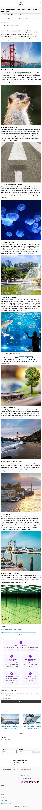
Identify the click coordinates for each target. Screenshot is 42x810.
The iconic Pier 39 (5, 516)
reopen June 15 (16, 31)
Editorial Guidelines (25, 775)
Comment (4, 737)
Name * (4, 749)
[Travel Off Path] (21, 3)
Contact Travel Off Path (6, 803)
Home (2, 789)
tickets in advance (9, 470)
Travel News (4, 797)
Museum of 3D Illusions (16, 131)
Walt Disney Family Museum (26, 356)
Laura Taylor (24, 14)
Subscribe (21, 701)
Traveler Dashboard (5, 791)
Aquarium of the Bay (8, 299)
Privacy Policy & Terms (26, 773)
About (2, 794)
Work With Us (4, 800)
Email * (21, 749)
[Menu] (1, 3)
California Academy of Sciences (8, 186)
